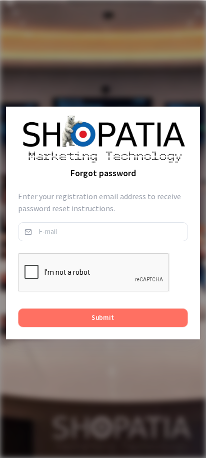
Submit (103, 317)
